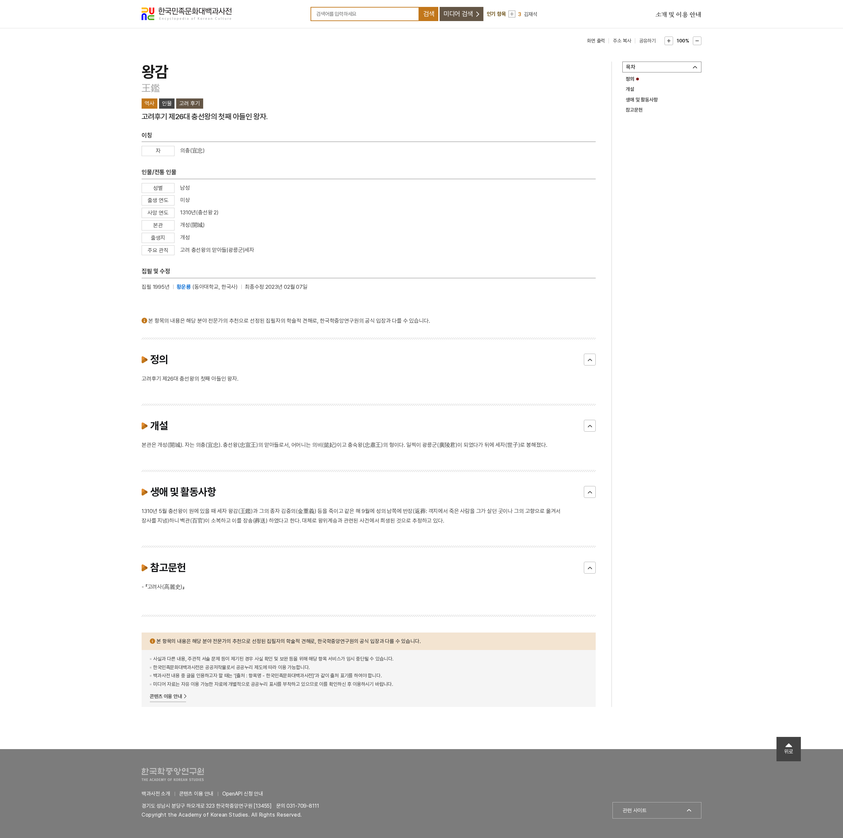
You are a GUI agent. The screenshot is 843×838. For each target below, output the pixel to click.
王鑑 (151, 88)
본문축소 (697, 41)
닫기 (590, 359)
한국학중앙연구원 (173, 774)
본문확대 (669, 41)
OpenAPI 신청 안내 (242, 794)
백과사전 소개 (156, 794)
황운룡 (184, 287)
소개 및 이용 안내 (678, 14)
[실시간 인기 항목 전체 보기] (511, 14)
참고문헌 (634, 110)
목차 (630, 67)
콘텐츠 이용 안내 (166, 696)
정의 (630, 79)
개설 (630, 89)
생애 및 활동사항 (642, 100)
